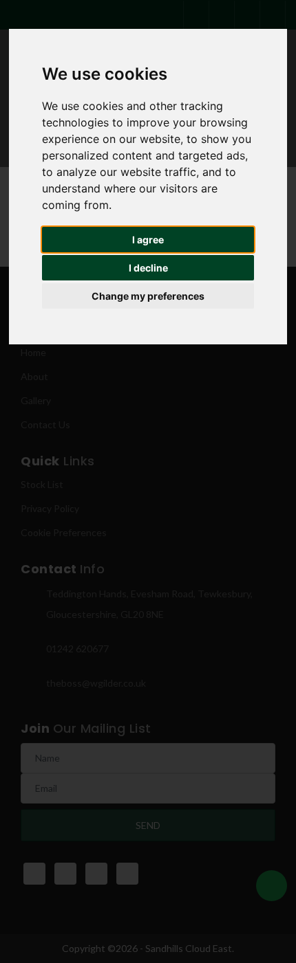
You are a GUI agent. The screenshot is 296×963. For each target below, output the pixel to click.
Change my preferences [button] (148, 296)
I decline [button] (148, 268)
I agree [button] (148, 239)
